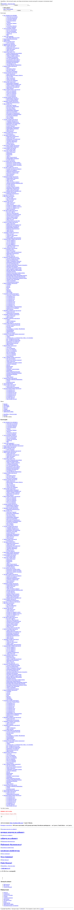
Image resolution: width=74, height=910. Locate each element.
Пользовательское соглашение (10, 905)
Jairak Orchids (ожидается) (9, 45)
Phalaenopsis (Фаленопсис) (12, 127)
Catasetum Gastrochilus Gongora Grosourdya (16, 265)
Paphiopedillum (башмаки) (12, 158)
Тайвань (8, 22)
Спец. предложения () (8, 443)
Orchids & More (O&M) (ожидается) (12, 239)
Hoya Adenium (9, 117)
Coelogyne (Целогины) (11, 235)
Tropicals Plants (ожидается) (10, 378)
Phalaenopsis (9, 154)
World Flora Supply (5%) (9, 52)
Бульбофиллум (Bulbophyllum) (13, 114)
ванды (7, 67)
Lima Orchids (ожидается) (9, 384)
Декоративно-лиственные (12, 313)
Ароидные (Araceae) (11, 105)
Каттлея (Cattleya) (10, 70)
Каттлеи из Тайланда (8, 195)
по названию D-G (10, 391)
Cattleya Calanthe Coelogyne (13, 55)
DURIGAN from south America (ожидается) (13, 334)
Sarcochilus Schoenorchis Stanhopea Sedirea (16, 278)
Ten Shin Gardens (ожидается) (10, 167)
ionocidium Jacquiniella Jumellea (13, 267)
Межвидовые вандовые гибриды (14, 75)
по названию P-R (10, 302)
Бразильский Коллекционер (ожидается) (13, 445)
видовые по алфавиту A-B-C (13, 205)
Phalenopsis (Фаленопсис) (12, 136)
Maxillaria (8, 375)
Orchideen (8, 284)
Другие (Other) (10, 118)
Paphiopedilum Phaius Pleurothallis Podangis (16, 275)
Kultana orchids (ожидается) (10, 66)
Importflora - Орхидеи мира (10, 414)
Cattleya (8, 156)
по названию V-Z (10, 305)
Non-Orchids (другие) (11, 399)
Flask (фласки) (9, 175)
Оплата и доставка (8, 895)
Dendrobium (9, 153)
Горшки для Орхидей (11, 32)
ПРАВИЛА (6, 405)
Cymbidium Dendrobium (12, 57)
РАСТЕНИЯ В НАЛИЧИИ (10, 15)
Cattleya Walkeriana (11, 321)
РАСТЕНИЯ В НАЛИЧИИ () (10, 422)
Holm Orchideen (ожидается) (10, 283)
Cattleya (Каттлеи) (10, 46)
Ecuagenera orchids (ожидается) (11, 293)
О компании (6, 893)
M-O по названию (10, 352)
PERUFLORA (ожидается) (9, 345)
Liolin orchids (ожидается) (9, 447)
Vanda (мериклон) (10, 74)
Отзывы (5, 409)
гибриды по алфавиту (11, 170)
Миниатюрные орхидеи (12, 343)
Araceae (8, 286)
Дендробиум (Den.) (11, 68)
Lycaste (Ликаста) (10, 126)
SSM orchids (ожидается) (9, 81)
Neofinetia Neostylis (11, 271)
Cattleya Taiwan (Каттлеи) (12, 189)
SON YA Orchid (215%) (9, 41)
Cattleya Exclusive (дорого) (12, 182)
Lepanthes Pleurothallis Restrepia (14, 373)
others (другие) (10, 322)
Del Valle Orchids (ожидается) (10, 210)
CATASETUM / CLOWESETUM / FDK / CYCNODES (19, 338)
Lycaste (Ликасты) (10, 185)
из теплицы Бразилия (11, 18)
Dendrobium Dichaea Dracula (13, 262)
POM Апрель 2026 (10, 149)
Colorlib (42, 908)
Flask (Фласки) (10, 131)
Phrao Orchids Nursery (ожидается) (11, 89)
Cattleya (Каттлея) (10, 137)
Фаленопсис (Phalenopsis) (12, 106)
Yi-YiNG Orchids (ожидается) (10, 119)
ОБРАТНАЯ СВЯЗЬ (8, 411)
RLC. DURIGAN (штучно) (13, 339)
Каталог (5, 404)
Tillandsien (8, 291)
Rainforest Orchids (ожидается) (10, 176)
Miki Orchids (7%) (7, 104)
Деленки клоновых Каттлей (13, 325)
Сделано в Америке (11, 27)
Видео (5, 901)
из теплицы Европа (11, 20)
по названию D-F (10, 297)
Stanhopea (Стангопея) (11, 218)
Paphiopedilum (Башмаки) (12, 83)
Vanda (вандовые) (10, 49)
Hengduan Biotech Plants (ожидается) (12, 388)
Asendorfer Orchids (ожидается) (11, 232)
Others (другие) (10, 143)
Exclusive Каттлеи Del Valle (13, 221)
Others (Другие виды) (11, 157)
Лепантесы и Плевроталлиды (13, 214)
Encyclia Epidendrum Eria (12, 58)
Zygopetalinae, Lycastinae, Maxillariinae (15, 328)
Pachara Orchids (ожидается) (10, 72)
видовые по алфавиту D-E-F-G (14, 206)
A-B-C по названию (11, 91)
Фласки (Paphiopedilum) (12, 100)
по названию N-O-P (11, 393)
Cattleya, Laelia (10, 236)
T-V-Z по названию (11, 96)
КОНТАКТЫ (6, 410)
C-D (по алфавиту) (11, 241)
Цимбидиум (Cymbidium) (12, 308)
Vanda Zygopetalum (11, 280)
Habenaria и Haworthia (11, 124)
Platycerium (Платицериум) (13, 113)
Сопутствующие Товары (9, 28)
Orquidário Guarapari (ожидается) (11, 314)
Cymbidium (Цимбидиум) (12, 122)
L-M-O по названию (11, 93)
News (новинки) (10, 174)
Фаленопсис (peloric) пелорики (14, 165)
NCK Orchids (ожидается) (9, 192)
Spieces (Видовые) (10, 152)
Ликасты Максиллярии (12, 217)
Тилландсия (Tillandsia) (12, 80)
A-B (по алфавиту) (11, 240)
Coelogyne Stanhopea (11, 364)
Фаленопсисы (9, 133)
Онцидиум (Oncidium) (11, 71)
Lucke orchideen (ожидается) (10, 248)
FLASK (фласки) (10, 144)
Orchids (8, 380)
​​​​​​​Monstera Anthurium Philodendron (14, 379)
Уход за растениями (11, 31)
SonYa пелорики (10, 42)
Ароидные (9, 347)
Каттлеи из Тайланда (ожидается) (11, 601)
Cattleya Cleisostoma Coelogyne (13, 261)
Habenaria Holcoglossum (12, 266)
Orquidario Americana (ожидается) (11, 318)
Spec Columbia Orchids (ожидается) (12, 357)
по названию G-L (10, 299)
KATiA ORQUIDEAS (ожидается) (11, 323)
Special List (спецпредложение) (14, 360)
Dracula (8, 365)
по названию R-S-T (11, 395)
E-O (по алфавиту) (10, 243)
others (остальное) (10, 78)
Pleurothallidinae (10, 330)
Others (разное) (10, 50)
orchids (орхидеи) (10, 312)
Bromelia (8, 289)
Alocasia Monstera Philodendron (13, 65)
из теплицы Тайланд (11, 19)
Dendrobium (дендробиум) (12, 48)
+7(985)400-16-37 (5, 868)
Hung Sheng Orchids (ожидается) (11, 145)
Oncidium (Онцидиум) (11, 140)
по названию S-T (10, 304)
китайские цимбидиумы (12, 172)
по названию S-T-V (11, 63)
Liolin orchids (6, 40)
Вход (4, 9)
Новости (5, 407)
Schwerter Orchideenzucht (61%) (11, 257)
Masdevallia (9, 367)
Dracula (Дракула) (10, 256)
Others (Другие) (10, 130)
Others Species (9, 180)
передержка (6, 899)
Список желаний (7, 887)
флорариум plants (10, 382)
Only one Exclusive (10, 358)
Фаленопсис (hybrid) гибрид (13, 162)
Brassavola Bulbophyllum (12, 54)
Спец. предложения (8, 36)
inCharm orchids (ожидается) (10, 97)
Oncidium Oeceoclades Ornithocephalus (15, 273)
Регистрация (10, 9)
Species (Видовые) (10, 250)
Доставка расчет (7, 900)
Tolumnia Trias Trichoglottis (12, 279)
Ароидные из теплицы (12, 16)
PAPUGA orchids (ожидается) (10, 222)
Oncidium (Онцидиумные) (12, 187)
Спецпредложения (8, 897)
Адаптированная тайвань (12, 282)
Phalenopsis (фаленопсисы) (12, 102)
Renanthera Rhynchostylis (12, 62)
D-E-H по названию (11, 92)
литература (9, 33)
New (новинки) (10, 335)
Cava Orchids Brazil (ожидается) (11, 790)
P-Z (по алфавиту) (10, 244)
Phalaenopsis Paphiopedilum (12, 61)
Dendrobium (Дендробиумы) (13, 123)
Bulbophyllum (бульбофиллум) (13, 84)
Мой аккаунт (6, 884)
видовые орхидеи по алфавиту (13, 169)
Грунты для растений (11, 29)
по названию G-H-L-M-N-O (13, 59)
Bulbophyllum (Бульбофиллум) (13, 191)
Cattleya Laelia (9, 197)
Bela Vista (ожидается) (8, 196)
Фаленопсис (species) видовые (13, 163)
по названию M (10, 300)
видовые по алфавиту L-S (12, 208)
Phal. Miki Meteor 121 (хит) (12, 37)
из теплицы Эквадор (11, 26)
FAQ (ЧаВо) (6, 406)
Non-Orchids (9, 292)
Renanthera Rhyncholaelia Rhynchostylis (15, 276)
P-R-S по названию (11, 94)
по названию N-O (10, 301)
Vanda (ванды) (9, 230)
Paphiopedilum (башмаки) (12, 98)
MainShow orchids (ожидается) (10, 101)
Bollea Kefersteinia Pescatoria (13, 371)
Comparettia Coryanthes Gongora (14, 362)
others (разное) (9, 166)
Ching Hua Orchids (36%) (9, 150)
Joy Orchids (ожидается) (9, 161)
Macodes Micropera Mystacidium (14, 270)
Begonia (8, 287)
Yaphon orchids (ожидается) (10, 132)
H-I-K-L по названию (11, 351)
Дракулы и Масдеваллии (12, 213)
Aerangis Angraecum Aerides (13, 258)
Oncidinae (8, 327)
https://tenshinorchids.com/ (16, 823)
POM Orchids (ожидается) (9, 148)
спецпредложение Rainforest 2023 (14, 183)
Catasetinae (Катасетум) (12, 120)
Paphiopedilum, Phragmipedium (13, 237)
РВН (7, 35)
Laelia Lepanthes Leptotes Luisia (13, 269)
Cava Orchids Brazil (8, 383)
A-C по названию (10, 348)
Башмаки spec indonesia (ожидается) (12, 451)
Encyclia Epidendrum (11, 198)
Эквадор (8, 24)
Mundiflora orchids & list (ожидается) (12, 310)
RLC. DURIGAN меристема (13, 340)
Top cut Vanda (9, 76)
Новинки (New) (10, 249)
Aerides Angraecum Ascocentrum (14, 53)
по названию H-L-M (11, 392)
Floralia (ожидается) (8, 201)
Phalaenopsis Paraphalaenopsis (13, 274)
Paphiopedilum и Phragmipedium (14, 306)
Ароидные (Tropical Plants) (12, 295)
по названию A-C (10, 296)
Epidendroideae (10, 331)
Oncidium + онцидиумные (12, 369)
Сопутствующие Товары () (10, 435)
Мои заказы (6, 885)
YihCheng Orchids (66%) (9, 135)
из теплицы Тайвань (11, 23)
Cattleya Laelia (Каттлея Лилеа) (13, 252)
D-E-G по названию (11, 349)
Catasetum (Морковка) (11, 141)
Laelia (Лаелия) (10, 204)
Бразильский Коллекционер (10, 39)
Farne (7, 288)
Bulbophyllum (9, 366)
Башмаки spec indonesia (9, 44)
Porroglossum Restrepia (11, 374)
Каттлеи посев (10, 326)
